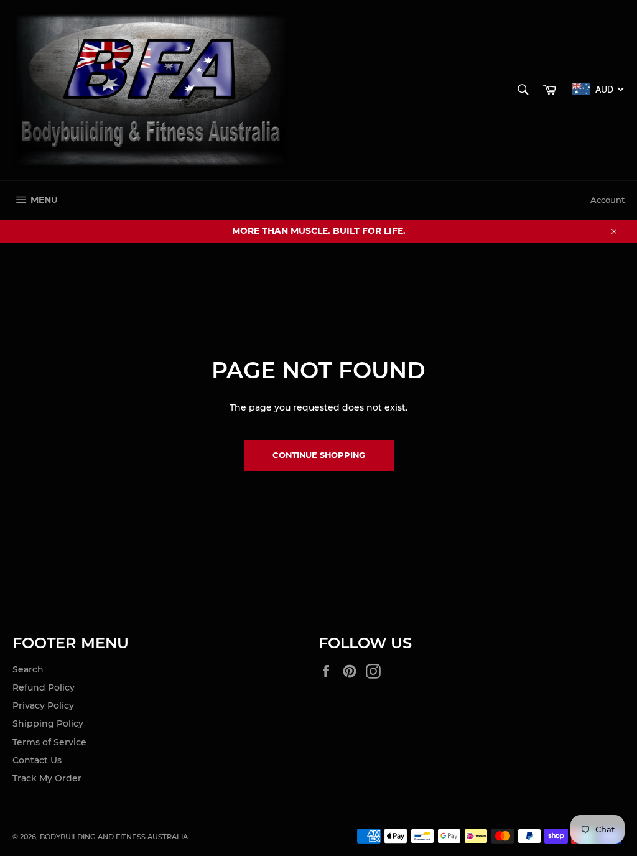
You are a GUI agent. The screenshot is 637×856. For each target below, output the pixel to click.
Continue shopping (318, 455)
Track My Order (46, 778)
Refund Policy (43, 687)
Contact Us (37, 760)
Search (28, 669)
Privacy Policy (43, 705)
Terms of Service (49, 742)
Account (607, 200)
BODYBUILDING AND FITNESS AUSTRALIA (114, 836)
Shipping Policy (47, 723)
